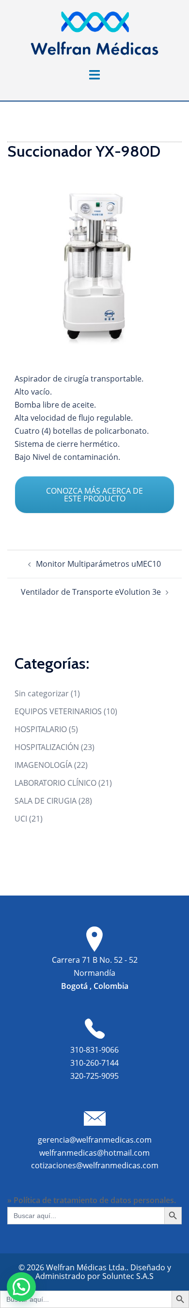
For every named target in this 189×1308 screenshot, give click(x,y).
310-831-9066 (94, 1049)
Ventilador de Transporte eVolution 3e (91, 592)
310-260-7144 (94, 1063)
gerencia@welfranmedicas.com (95, 1139)
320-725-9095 (94, 1076)
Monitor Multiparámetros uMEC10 (98, 563)
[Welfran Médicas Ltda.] (94, 33)
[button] (21, 1286)
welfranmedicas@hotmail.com (94, 1152)
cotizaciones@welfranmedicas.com (94, 1165)
